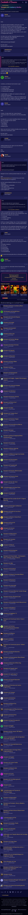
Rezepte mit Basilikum (9, 608)
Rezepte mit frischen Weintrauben (13, 470)
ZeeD (5, 763)
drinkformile (6, 425)
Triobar (5, 819)
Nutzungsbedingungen (6, 909)
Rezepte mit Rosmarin (9, 580)
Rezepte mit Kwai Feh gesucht (12, 720)
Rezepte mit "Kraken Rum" (11, 413)
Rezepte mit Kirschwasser (10, 550)
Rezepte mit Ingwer (9, 757)
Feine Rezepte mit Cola (10, 861)
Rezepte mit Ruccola (9, 333)
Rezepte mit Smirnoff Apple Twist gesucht (15, 880)
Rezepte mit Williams (9, 633)
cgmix (5, 614)
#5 (26, 143)
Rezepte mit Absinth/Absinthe (12, 651)
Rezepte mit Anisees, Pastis (11, 823)
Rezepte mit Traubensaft (10, 465)
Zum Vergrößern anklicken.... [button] (14, 66)
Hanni (5, 850)
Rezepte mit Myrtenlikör (10, 797)
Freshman (5, 374)
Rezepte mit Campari (9, 692)
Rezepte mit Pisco (8, 367)
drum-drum (6, 340)
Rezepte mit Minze (9, 639)
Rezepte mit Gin (8, 874)
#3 (26, 81)
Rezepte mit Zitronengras (10, 459)
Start (12, 910)
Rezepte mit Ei (7, 785)
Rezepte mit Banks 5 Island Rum (12, 517)
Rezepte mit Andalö (9, 322)
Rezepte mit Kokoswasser (10, 372)
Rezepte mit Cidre (8, 408)
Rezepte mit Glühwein (9, 829)
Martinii (5, 346)
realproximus (6, 881)
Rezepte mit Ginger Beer (10, 841)
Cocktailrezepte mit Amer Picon (12, 487)
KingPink (5, 640)
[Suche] (22, 2)
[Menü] (26, 2)
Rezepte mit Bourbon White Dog (12, 663)
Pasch (5, 680)
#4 (26, 108)
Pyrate (5, 501)
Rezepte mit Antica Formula (11, 345)
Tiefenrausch (6, 368)
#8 (26, 237)
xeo (4, 886)
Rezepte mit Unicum (9, 528)
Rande (3, 9)
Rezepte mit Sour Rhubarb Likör (12, 596)
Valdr (5, 318)
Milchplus (5, 693)
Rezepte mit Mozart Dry (10, 703)
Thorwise (5, 414)
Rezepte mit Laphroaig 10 (10, 674)
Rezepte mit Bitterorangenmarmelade (14, 454)
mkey (5, 732)
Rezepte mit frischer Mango (11, 339)
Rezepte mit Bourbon (9, 356)
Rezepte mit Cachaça (9, 443)
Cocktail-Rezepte (10, 307)
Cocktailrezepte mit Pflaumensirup (13, 709)
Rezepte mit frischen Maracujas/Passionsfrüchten (11, 627)
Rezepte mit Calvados (9, 539)
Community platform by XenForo (11, 913)
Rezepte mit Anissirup (9, 698)
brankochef (6, 857)
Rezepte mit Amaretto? (10, 328)
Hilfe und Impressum (22, 909)
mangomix (6, 483)
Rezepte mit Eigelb (8, 726)
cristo (5, 813)
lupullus (5, 507)
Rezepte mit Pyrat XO (9, 522)
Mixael (5, 362)
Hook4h (5, 634)
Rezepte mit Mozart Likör (10, 768)
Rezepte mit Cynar (9, 430)
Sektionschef (6, 312)
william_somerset (7, 675)
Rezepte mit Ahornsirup (10, 714)
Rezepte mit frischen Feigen (11, 419)
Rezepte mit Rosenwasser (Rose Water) (14, 657)
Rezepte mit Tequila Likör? (11, 668)
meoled (5, 323)
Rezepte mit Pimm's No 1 (10, 402)
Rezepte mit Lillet (8, 563)
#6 (26, 159)
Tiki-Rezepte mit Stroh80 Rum (12, 311)
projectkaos (6, 727)
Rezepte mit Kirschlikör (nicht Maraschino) (15, 602)
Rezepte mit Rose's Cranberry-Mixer (13, 306)
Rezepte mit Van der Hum (10, 482)
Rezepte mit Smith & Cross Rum (12, 511)
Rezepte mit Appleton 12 (10, 613)
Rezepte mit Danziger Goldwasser (13, 506)
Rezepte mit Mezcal (9, 545)
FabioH (5, 830)
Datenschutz (14, 909)
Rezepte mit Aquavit (9, 350)
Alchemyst (5, 647)
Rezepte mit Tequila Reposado (12, 679)
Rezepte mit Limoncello (10, 585)
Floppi (5, 780)
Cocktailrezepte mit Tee (10, 817)
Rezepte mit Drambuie (10, 568)
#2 (26, 54)
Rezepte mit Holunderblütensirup (13, 744)
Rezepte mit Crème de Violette (12, 385)
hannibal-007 (6, 392)
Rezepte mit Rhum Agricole (11, 448)
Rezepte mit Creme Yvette (11, 762)
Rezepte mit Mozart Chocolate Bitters (14, 574)
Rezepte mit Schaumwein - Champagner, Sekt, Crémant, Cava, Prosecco (14, 556)
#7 (26, 197)
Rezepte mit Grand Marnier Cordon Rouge (15, 591)
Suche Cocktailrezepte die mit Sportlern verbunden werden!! (14, 737)
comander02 (6, 488)
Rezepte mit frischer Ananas (11, 396)
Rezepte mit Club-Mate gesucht (12, 779)
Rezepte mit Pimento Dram (11, 476)
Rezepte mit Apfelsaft (9, 493)
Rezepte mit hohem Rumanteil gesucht (14, 885)
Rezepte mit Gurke (9, 773)
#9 (26, 264)
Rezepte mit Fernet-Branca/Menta (13, 424)
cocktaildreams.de (24, 299)
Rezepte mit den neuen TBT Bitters (13, 731)
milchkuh (5, 769)
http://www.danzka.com (6, 178)
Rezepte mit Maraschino (10, 533)
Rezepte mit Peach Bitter (10, 361)
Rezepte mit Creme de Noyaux (12, 317)
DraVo (5, 307)
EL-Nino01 (5, 758)
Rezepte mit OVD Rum (9, 391)
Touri (4, 512)
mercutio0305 (6, 669)
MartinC (5, 381)
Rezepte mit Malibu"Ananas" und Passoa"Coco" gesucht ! (12, 868)
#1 (26, 19)
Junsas (5, 664)
